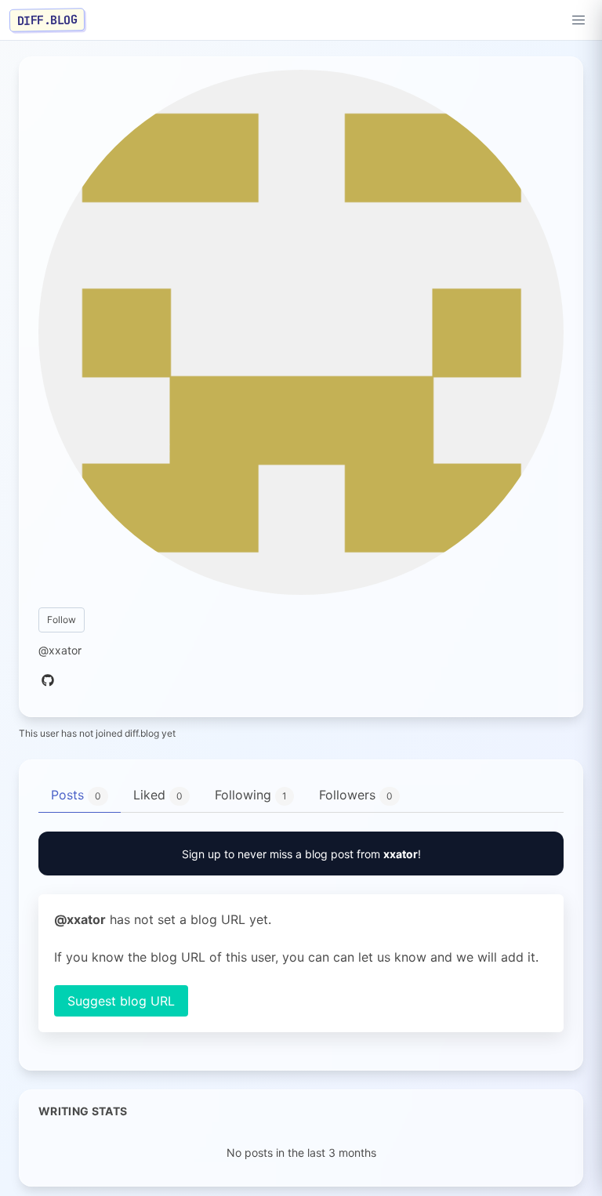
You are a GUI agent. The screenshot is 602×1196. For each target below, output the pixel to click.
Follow (61, 619)
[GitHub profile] (47, 681)
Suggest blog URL (121, 1001)
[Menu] (578, 20)
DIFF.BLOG (47, 19)
